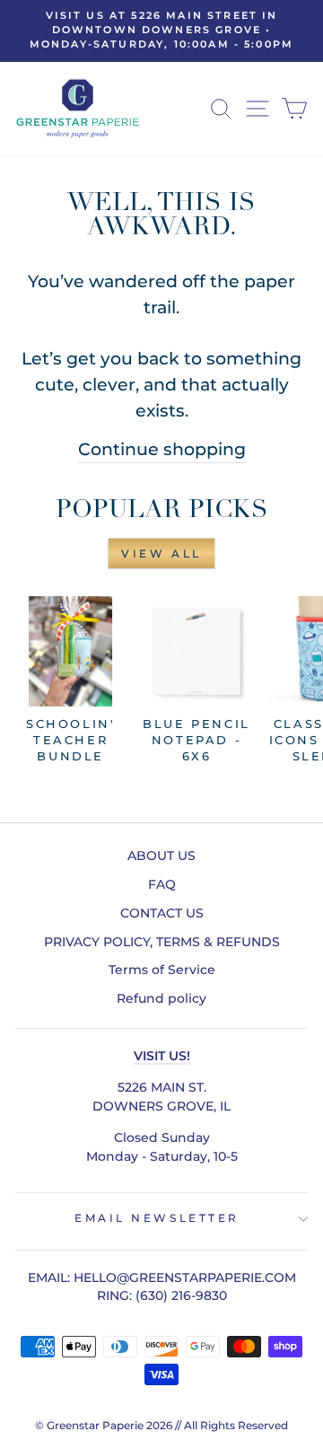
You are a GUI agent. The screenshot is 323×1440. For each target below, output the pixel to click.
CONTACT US (162, 913)
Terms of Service (162, 969)
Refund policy (161, 998)
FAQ (162, 884)
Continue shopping (162, 449)
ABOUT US (161, 855)
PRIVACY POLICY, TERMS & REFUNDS (162, 942)
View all (161, 553)
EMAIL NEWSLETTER (157, 1218)
